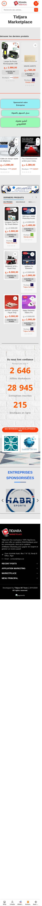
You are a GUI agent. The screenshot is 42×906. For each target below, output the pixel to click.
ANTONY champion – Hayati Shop (11, 311)
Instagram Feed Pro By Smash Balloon (11, 223)
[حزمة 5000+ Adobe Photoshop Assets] (29, 211)
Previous (2, 500)
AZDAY (16, 78)
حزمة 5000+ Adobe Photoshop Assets (28, 217)
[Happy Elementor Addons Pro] (29, 302)
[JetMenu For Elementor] (29, 258)
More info (13, 902)
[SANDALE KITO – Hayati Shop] (11, 258)
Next (37, 500)
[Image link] (12, 532)
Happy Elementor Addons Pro (29, 311)
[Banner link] (11, 443)
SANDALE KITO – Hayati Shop (11, 267)
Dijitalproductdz (29, 237)
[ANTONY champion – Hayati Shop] (11, 302)
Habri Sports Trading (20, 499)
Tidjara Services (11, 243)
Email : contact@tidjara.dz (14, 558)
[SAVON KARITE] (30, 53)
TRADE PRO (30, 82)
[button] (10, 72)
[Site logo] (20, 3)
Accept (26, 901)
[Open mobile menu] (4, 3)
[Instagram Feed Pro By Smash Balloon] (11, 214)
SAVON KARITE (30, 66)
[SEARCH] (36, 10)
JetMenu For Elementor (28, 267)
